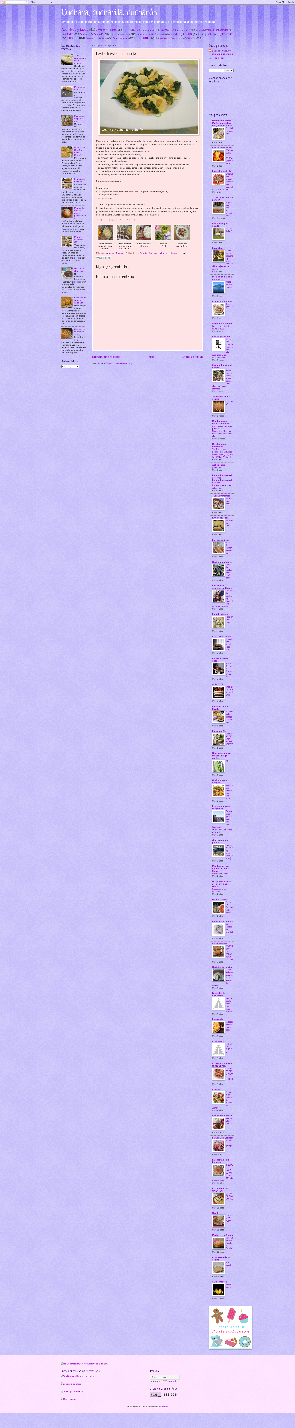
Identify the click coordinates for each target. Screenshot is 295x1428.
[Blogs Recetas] (77, 1376)
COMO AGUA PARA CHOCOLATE (222, 1064)
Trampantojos (176, 38)
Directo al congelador (215, 29)
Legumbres (141, 34)
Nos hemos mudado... (222, 873)
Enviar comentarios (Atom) (119, 363)
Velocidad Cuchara (222, 323)
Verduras (190, 38)
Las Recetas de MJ (222, 148)
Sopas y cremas (121, 38)
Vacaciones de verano (229, 284)
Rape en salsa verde (229, 619)
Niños (187, 34)
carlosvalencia (219, 1282)
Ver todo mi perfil (217, 58)
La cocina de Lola (221, 171)
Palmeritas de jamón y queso (79, 118)
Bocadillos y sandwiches (144, 30)
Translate (172, 1381)
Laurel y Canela (220, 614)
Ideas (112, 34)
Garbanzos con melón (79, 330)
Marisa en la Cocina (222, 1235)
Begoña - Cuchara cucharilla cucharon (222, 52)
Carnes (164, 29)
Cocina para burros (222, 562)
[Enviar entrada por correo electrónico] (183, 253)
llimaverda (217, 1019)
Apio (228, 761)
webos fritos (218, 465)
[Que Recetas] (68, 1399)
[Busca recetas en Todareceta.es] (72, 1391)
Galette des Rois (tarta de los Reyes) (79, 151)
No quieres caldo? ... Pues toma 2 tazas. (221, 884)
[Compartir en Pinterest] (109, 257)
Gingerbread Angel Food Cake (229, 644)
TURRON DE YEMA (229, 1218)
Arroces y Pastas (106, 29)
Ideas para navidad (79, 180)
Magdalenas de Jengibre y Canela (229, 1243)
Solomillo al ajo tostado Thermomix (229, 716)
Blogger (165, 1407)
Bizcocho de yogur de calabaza (80, 300)
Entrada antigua (192, 356)
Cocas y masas (182, 30)
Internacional (124, 34)
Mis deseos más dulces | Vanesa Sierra (220, 868)
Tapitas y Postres (221, 496)
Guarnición (99, 34)
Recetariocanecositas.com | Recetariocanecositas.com (222, 479)
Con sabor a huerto (222, 301)
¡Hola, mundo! (218, 467)
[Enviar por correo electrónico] (97, 257)
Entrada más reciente (106, 356)
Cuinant (216, 1089)
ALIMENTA (217, 684)
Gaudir (215, 1213)
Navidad (172, 34)
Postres (72, 38)
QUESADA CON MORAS (229, 1196)
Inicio (151, 356)
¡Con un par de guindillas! (220, 841)
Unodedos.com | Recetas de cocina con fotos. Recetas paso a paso (222, 425)
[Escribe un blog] (100, 257)
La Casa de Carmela (222, 1138)
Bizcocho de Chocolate (218, 994)
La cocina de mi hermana (220, 1161)
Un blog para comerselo (219, 445)
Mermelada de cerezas (229, 1121)
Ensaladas (67, 34)
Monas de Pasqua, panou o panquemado (80, 213)
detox (198, 30)
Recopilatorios (92, 38)
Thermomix (142, 38)
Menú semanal (157, 34)
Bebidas (126, 30)
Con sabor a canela (222, 1116)
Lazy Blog (217, 248)
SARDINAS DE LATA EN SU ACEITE (229, 739)
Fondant (84, 34)
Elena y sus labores (222, 921)
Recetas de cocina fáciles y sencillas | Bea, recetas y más (222, 123)
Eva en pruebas (220, 518)
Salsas (104, 38)
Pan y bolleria (208, 34)
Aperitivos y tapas (74, 30)
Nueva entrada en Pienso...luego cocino (221, 755)
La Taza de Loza (220, 540)
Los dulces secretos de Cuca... (222, 586)
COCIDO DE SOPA (221, 636)
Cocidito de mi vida (222, 967)
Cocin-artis (218, 1041)
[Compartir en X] (103, 257)
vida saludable (220, 943)
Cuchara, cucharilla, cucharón (109, 13)
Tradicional (162, 38)
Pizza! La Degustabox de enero (229, 907)
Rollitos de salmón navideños (229, 547)
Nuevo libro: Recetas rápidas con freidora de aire (222, 433)
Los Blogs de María (222, 336)
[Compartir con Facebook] (106, 257)
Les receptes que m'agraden (221, 807)
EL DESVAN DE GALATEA (220, 1189)
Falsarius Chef (219, 731)
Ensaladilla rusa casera (229, 131)
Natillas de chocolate (79, 269)
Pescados (228, 34)
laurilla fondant (220, 899)
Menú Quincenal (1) (79, 239)
